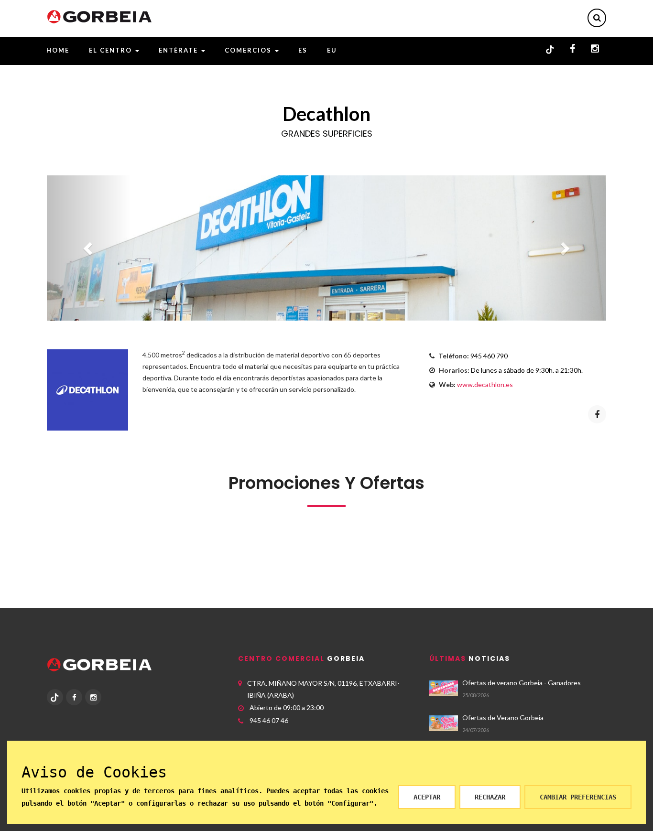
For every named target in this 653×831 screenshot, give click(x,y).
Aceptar (427, 797)
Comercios (249, 50)
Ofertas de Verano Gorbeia (503, 717)
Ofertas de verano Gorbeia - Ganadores (521, 683)
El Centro (111, 50)
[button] (89, 248)
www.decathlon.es (485, 384)
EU (332, 50)
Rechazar (490, 797)
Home (57, 50)
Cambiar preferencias (578, 797)
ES (302, 50)
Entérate (179, 50)
